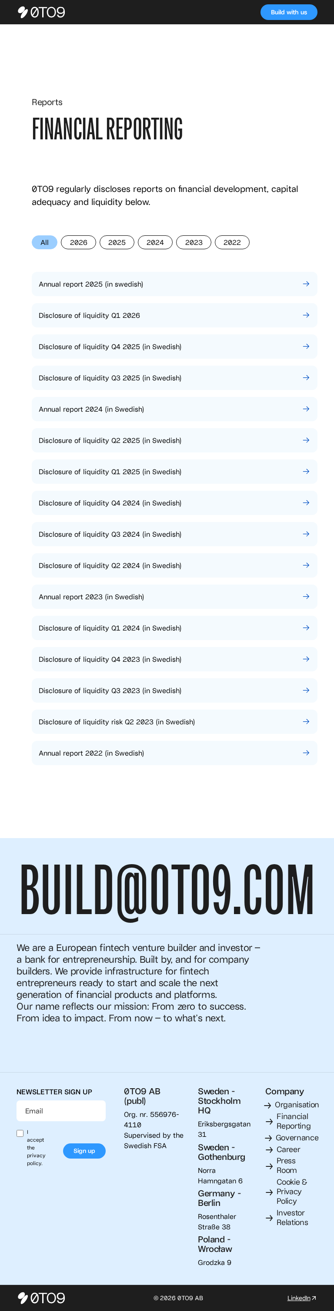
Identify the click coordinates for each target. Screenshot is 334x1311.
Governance (297, 1137)
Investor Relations (292, 1217)
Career (288, 1149)
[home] (43, 12)
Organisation (297, 1104)
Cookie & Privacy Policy (292, 1191)
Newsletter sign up (54, 1091)
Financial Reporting (294, 1120)
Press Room (287, 1165)
